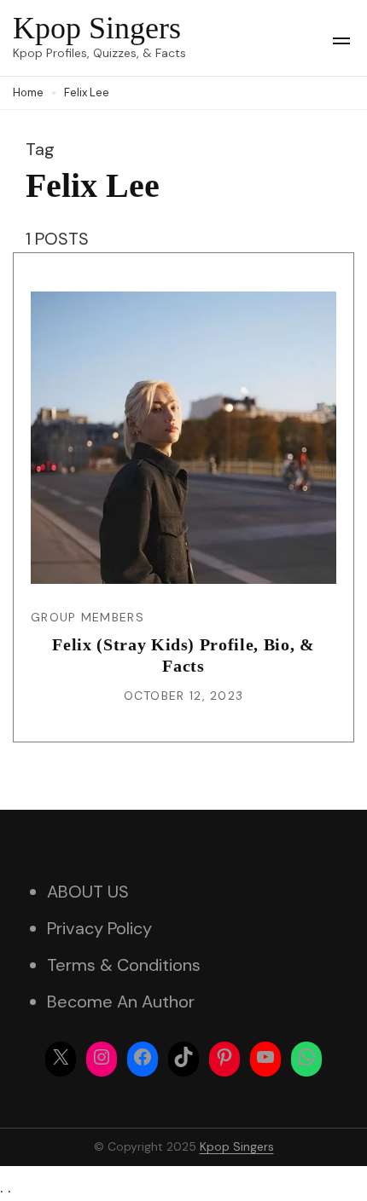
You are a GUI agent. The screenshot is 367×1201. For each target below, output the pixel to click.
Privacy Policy (99, 928)
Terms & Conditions (124, 965)
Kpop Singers (97, 28)
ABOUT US (88, 892)
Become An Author (121, 1001)
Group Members (87, 617)
